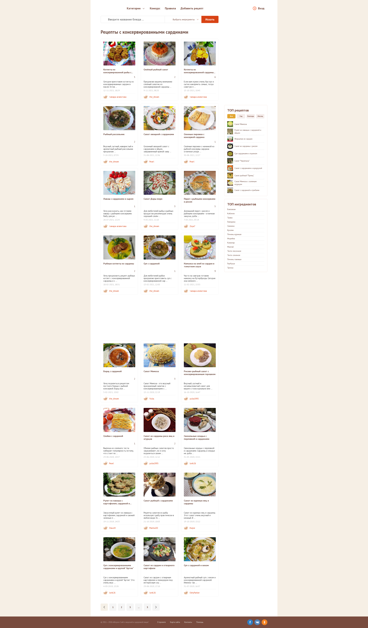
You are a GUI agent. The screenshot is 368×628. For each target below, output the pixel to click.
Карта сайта (175, 622)
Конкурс (155, 8)
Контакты (188, 622)
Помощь (199, 622)
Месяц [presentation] (260, 116)
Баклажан (231, 209)
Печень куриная (234, 234)
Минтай (230, 247)
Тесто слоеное (233, 255)
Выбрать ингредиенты (184, 19)
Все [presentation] (231, 116)
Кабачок (231, 213)
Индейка (231, 238)
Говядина (231, 222)
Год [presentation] (241, 116)
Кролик (230, 230)
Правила (170, 8)
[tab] (230, 116)
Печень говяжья (234, 259)
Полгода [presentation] (250, 116)
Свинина (230, 226)
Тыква (229, 217)
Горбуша (231, 263)
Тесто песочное (234, 251)
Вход (261, 8)
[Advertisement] (159, 317)
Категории (134, 8)
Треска (230, 267)
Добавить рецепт (192, 8)
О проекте (161, 622)
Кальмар (231, 242)
